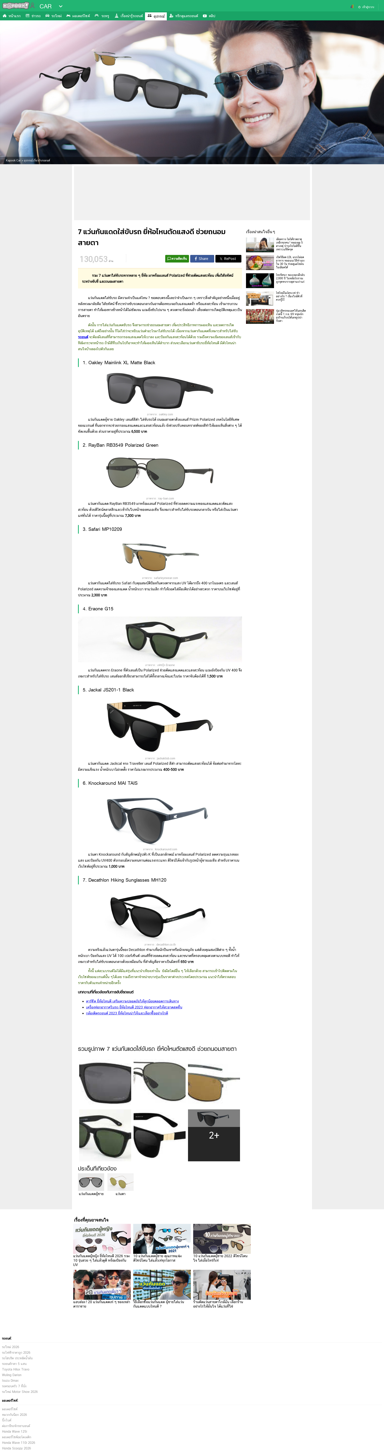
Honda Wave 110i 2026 (18, 1443)
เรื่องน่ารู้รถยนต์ (132, 16)
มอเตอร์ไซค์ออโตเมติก (16, 1437)
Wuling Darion (11, 1375)
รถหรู (105, 16)
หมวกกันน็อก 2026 (14, 1415)
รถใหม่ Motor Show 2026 (20, 1392)
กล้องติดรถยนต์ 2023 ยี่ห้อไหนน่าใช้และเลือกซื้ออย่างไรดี (127, 1013)
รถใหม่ (56, 16)
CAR (46, 6)
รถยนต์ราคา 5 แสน (14, 1364)
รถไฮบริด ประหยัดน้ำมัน (17, 1358)
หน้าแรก (15, 16)
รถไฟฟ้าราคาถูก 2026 (16, 1353)
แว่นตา (120, 1194)
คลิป (212, 16)
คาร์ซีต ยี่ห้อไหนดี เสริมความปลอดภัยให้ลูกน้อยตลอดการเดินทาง (132, 1001)
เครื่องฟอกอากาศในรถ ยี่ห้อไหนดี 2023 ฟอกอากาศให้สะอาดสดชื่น (134, 1007)
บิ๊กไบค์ (6, 1420)
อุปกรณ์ (159, 16)
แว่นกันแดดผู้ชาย (91, 1194)
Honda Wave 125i (14, 1431)
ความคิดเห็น (179, 258)
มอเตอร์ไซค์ (81, 16)
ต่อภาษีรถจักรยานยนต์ (16, 1426)
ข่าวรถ (36, 16)
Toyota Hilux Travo (15, 1369)
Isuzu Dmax (10, 1380)
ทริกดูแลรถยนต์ (186, 16)
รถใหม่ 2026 (10, 1347)
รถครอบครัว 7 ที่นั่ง (14, 1386)
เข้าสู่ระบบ (368, 7)
